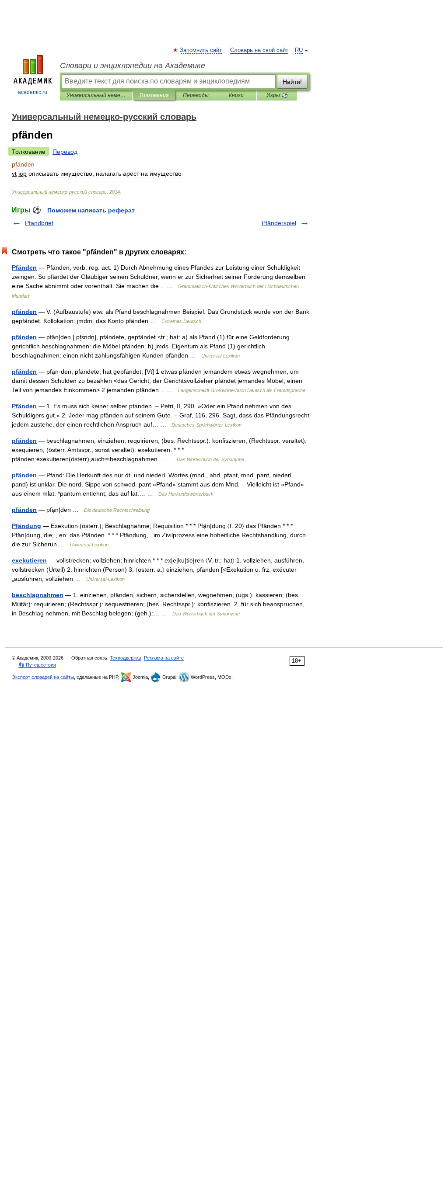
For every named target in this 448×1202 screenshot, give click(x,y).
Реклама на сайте (164, 657)
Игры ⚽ (277, 95)
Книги (236, 95)
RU (299, 50)
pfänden (24, 311)
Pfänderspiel (279, 222)
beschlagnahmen (37, 594)
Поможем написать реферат (91, 210)
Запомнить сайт (201, 50)
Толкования (153, 95)
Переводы (196, 95)
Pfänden (24, 267)
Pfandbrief (39, 222)
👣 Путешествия (37, 664)
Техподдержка (125, 657)
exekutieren (29, 560)
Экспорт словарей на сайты (43, 677)
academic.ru (32, 92)
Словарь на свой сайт (259, 50)
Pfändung (26, 525)
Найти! (292, 81)
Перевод (64, 151)
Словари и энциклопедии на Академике (132, 65)
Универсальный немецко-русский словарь (96, 95)
